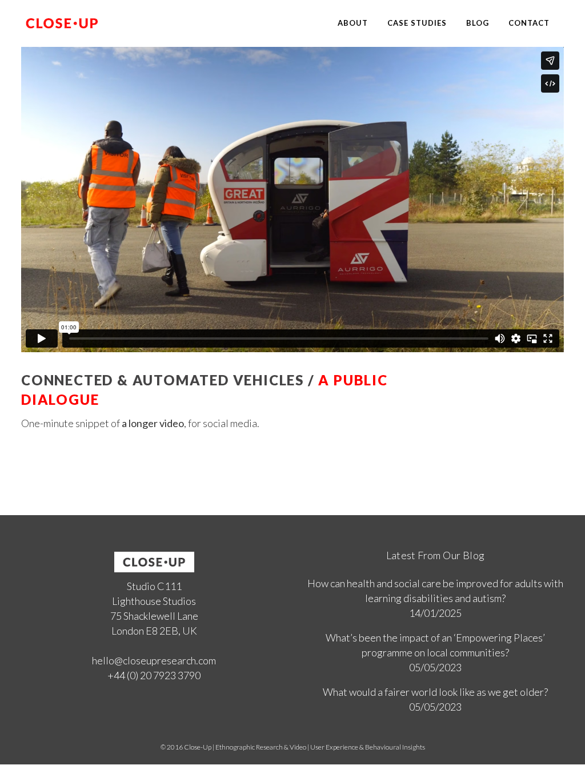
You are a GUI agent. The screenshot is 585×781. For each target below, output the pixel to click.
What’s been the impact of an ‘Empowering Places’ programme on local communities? (435, 645)
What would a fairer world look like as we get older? (435, 692)
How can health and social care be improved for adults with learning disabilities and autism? (435, 590)
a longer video (153, 423)
